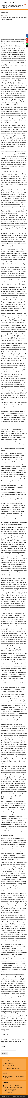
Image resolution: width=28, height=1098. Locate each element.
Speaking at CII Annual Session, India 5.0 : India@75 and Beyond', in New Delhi (12, 1041)
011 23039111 (15, 1068)
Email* (3, 1046)
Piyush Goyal (12, 4)
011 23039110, (8, 1068)
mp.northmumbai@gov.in (11, 1065)
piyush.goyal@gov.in (9, 1063)
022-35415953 (8, 1092)
